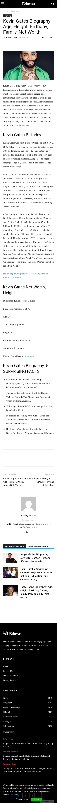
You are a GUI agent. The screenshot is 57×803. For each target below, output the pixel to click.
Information (8, 739)
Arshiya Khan (11, 37)
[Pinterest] (20, 44)
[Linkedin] (34, 44)
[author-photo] (28, 511)
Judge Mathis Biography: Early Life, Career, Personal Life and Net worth (35, 558)
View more (14, 795)
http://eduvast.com (28, 520)
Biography (15, 11)
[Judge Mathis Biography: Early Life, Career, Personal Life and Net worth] (10, 558)
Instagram (29, 356)
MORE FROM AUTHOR (38, 546)
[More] (48, 44)
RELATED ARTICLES (14, 546)
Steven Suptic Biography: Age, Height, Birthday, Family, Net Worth (15, 481)
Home (5, 11)
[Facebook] (6, 44)
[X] (13, 44)
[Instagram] (28, 532)
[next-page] (10, 605)
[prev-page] (5, 605)
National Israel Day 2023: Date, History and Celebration (41, 481)
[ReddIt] (41, 44)
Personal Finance (10, 752)
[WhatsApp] (27, 44)
